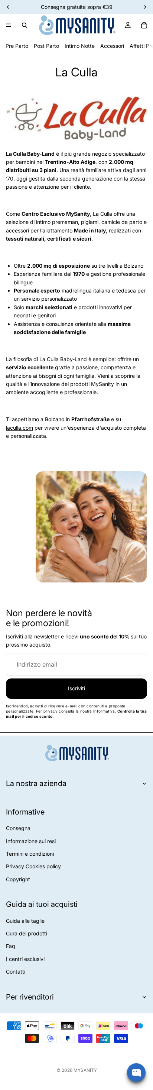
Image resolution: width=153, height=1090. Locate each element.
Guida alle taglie (25, 921)
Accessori (112, 46)
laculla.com (19, 428)
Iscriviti (76, 688)
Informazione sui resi (31, 841)
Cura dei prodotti (26, 933)
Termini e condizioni (30, 853)
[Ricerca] (24, 25)
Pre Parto (17, 46)
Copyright (18, 879)
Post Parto (46, 46)
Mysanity (85, 1070)
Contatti (15, 971)
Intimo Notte (80, 46)
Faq (10, 946)
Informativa (104, 711)
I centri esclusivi (25, 959)
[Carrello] (144, 25)
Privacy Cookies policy (33, 866)
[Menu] (8, 25)
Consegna (18, 828)
